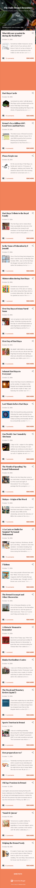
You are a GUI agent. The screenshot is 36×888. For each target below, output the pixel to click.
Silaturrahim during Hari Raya (15, 278)
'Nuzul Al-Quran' (9, 813)
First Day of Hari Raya (12, 341)
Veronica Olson (22, 884)
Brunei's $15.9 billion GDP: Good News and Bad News (13, 124)
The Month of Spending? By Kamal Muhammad (14, 467)
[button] (33, 33)
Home (14, 20)
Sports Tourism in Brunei (13, 722)
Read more (30, 58)
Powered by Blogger (19, 881)
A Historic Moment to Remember (11, 628)
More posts (18, 874)
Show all (30, 27)
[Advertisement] (18, 76)
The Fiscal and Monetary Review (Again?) (13, 691)
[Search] (33, 4)
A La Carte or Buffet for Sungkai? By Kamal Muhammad (12, 532)
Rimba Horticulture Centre (14, 660)
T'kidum (6, 564)
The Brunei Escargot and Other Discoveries (13, 595)
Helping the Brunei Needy (13, 843)
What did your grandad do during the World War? (13, 34)
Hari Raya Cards (9, 93)
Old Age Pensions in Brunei (14, 782)
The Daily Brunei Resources (18, 7)
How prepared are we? (12, 752)
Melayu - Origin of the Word (14, 499)
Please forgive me (10, 156)
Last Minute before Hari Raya (15, 404)
